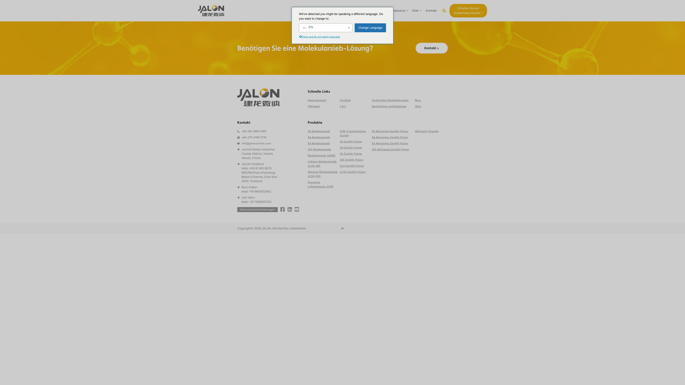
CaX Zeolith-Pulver (352, 166)
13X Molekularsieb (319, 149)
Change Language (370, 27)
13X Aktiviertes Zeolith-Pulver (390, 149)
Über (415, 11)
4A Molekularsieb (319, 137)
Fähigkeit (314, 106)
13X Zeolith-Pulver (351, 159)
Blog (418, 100)
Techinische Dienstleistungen (390, 100)
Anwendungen (317, 100)
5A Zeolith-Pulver (351, 153)
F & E (343, 106)
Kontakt (431, 11)
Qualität (345, 100)
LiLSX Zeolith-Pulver (353, 172)
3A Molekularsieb (319, 131)
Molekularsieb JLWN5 (321, 155)
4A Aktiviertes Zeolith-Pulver (390, 137)
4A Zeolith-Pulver (351, 147)
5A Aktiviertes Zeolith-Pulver (390, 143)
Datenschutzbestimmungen (257, 209)
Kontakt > (431, 48)
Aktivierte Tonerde (426, 131)
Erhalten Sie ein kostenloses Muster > (468, 10)
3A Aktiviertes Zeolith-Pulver (390, 131)
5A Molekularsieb (319, 143)
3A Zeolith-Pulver (351, 141)
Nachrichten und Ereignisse (389, 106)
